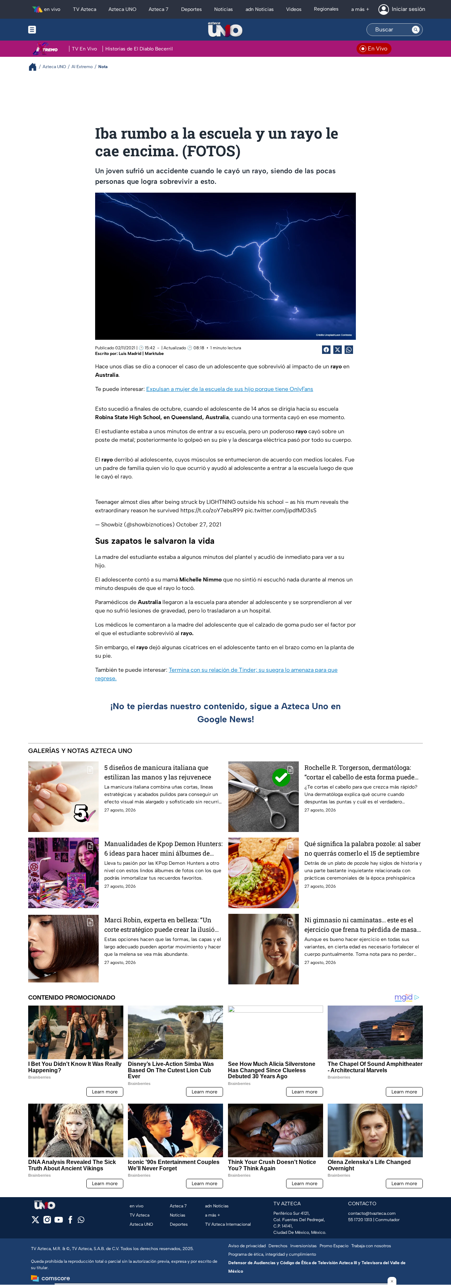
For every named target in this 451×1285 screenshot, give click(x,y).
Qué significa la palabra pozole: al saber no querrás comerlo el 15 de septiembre (362, 848)
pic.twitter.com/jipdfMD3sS (280, 510)
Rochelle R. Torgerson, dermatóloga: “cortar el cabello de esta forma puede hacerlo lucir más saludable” (359, 772)
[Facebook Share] (326, 349)
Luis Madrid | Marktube (141, 353)
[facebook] (70, 1222)
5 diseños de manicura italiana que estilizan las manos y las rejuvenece (157, 772)
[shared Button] (349, 349)
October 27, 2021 (198, 524)
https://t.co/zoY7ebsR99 (211, 510)
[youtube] (58, 1222)
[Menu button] (56, 30)
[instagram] (47, 1222)
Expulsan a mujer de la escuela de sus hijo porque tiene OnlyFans (229, 389)
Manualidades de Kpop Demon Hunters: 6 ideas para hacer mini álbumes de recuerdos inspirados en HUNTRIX (163, 848)
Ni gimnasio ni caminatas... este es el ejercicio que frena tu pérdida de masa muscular (360, 925)
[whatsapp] (81, 1221)
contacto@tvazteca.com (372, 1213)
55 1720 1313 (360, 1219)
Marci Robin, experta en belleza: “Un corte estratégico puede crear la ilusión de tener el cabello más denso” (161, 925)
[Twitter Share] (337, 349)
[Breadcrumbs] (35, 66)
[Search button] (416, 30)
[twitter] (35, 1222)
